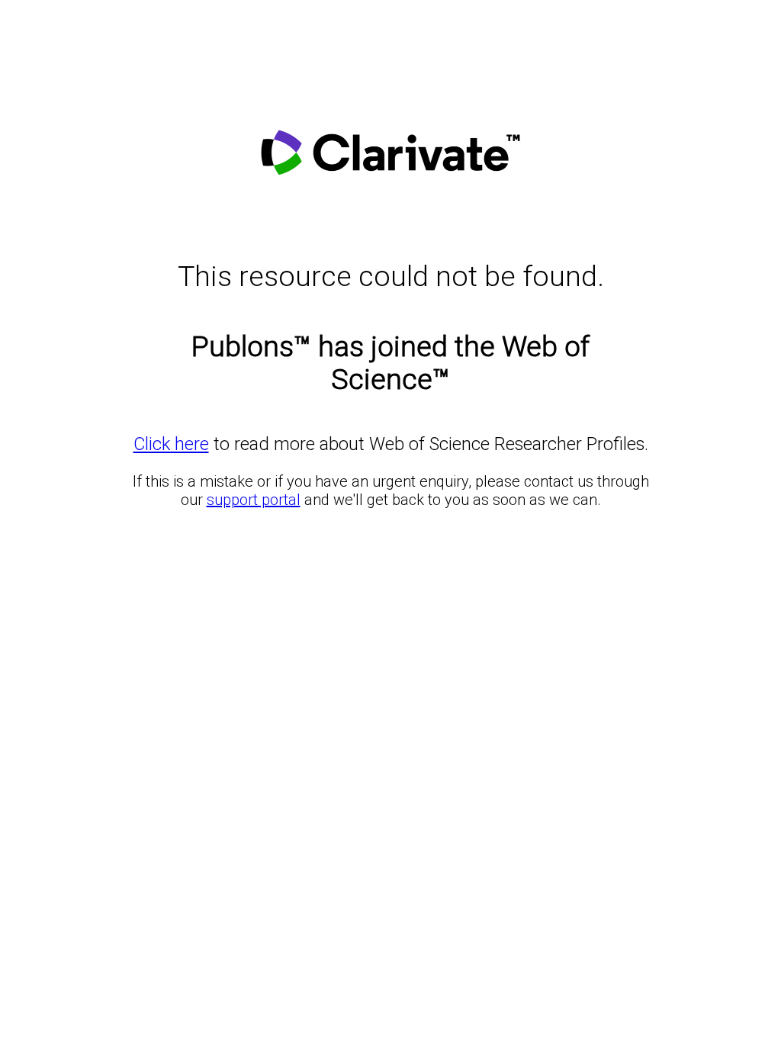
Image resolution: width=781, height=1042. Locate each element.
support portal (254, 499)
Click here (171, 444)
